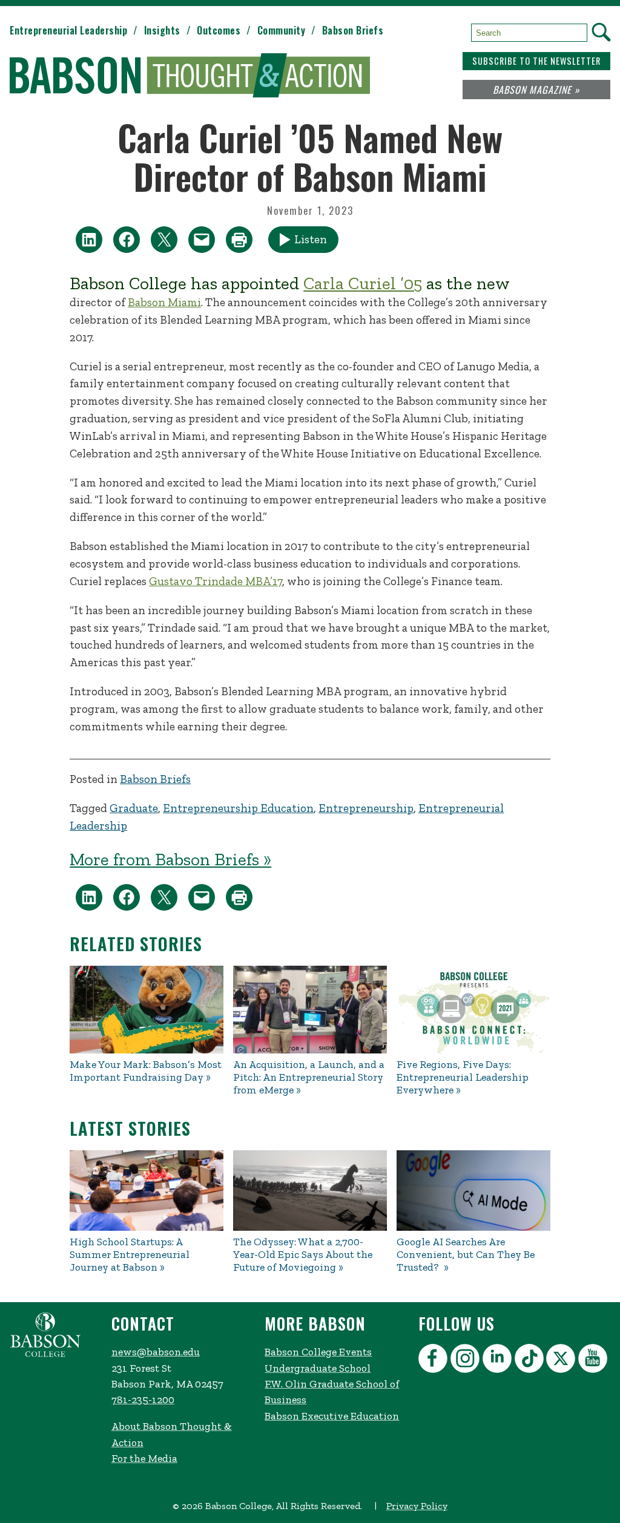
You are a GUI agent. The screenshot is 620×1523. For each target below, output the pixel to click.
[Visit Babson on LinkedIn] (499, 1360)
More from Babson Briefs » (170, 859)
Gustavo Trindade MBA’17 (215, 581)
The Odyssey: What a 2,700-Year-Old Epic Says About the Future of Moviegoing (302, 1255)
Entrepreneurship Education (238, 808)
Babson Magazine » (536, 89)
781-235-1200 (142, 1399)
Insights (162, 30)
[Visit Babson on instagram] (466, 1360)
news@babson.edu (155, 1351)
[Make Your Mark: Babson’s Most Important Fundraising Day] (146, 1009)
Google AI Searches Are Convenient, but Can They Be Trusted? (466, 1255)
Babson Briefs (353, 30)
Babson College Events (318, 1351)
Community (281, 30)
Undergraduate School (318, 1368)
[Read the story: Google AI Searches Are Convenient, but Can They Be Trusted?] (473, 1190)
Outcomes (218, 30)
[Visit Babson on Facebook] (434, 1360)
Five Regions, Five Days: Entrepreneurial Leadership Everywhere (463, 1077)
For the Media (144, 1458)
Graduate (134, 808)
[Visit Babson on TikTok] (531, 1360)
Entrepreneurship (366, 808)
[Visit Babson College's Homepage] (45, 1354)
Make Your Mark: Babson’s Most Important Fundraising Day (146, 1071)
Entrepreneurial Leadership (68, 30)
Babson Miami (164, 302)
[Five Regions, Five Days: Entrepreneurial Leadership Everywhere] (473, 1009)
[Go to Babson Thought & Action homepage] (190, 76)
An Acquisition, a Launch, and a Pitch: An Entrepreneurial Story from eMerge (308, 1077)
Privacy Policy (416, 1506)
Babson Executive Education (332, 1416)
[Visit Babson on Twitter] (562, 1360)
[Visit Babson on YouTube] (594, 1360)
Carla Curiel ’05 (362, 283)
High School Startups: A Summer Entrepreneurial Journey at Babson (130, 1255)
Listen (310, 239)
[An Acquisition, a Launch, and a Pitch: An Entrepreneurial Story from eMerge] (310, 1009)
